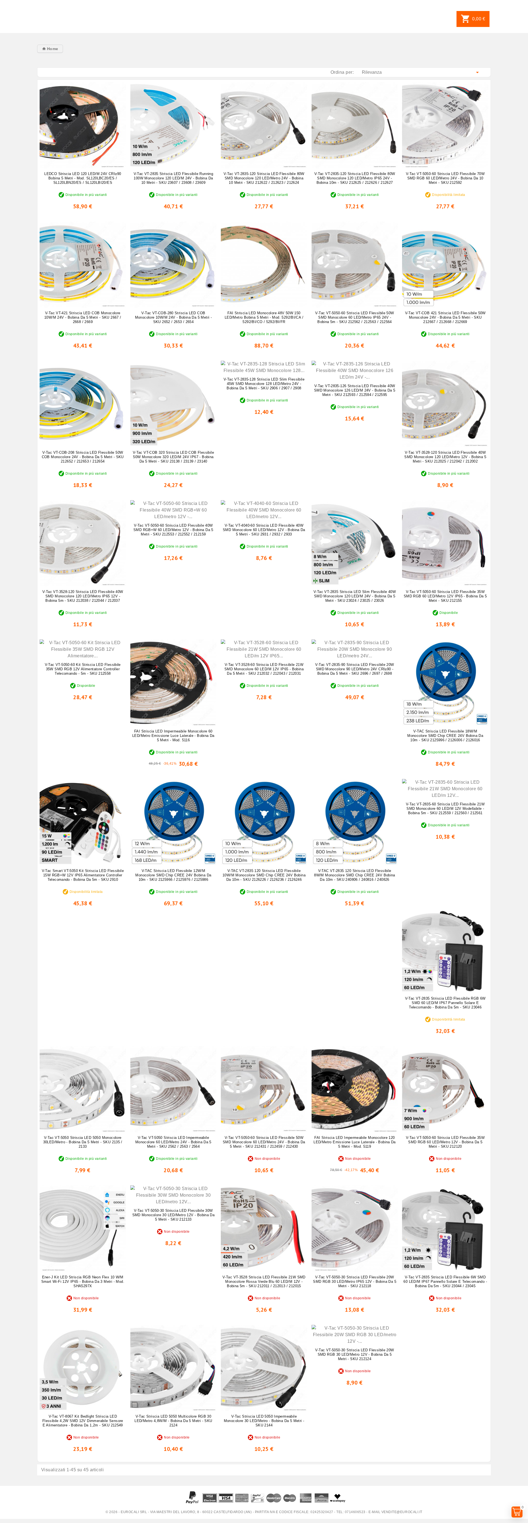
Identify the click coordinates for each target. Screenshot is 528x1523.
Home (52, 49)
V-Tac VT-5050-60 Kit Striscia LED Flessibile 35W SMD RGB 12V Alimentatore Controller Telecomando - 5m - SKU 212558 (83, 669)
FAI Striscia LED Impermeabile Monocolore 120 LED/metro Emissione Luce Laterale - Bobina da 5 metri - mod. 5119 (355, 1142)
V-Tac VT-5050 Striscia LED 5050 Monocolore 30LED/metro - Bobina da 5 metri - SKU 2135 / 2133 (82, 1142)
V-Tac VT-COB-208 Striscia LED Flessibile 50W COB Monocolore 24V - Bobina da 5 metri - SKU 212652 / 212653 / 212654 (83, 456)
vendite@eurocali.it (401, 1512)
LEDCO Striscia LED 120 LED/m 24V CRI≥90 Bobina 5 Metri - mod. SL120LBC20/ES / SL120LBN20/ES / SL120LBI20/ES (82, 178)
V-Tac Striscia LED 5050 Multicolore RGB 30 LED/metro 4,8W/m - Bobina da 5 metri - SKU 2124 (173, 1420)
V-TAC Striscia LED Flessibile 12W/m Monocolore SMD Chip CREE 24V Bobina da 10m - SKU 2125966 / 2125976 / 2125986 (173, 875)
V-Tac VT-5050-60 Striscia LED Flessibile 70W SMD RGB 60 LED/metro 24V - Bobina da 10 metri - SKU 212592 (445, 178)
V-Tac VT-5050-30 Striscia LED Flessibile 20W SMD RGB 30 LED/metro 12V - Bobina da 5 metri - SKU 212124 (354, 1354)
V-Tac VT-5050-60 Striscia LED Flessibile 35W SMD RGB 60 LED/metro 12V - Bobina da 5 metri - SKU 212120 (445, 1142)
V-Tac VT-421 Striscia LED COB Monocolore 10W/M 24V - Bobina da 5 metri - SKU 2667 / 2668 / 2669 (82, 317)
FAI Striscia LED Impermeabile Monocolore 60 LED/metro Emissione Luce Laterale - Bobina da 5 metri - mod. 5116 (173, 735)
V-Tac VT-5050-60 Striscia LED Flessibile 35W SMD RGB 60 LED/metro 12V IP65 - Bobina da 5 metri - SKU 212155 (445, 596)
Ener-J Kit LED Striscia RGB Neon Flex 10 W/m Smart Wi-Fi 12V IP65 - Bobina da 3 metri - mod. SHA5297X (82, 1281)
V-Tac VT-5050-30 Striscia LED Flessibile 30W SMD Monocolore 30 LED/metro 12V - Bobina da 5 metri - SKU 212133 (173, 1214)
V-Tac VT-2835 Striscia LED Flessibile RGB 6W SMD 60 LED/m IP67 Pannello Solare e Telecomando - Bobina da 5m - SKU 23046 (445, 1002)
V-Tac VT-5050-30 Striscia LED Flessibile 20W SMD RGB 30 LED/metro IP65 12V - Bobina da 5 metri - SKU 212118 (354, 1281)
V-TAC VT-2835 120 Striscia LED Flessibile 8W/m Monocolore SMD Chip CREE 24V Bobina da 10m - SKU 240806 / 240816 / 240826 (354, 875)
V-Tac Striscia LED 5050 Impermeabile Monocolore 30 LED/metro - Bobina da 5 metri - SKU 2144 (264, 1420)
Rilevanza (421, 72)
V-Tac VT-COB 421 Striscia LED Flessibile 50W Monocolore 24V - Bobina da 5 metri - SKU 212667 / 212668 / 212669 (445, 317)
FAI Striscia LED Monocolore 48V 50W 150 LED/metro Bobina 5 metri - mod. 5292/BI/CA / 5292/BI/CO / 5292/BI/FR (264, 317)
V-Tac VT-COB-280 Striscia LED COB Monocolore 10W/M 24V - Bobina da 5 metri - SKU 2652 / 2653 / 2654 (173, 317)
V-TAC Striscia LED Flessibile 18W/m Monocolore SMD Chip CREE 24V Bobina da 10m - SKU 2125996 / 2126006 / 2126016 (445, 735)
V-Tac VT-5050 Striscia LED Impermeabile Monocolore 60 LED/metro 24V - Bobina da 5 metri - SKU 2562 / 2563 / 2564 (173, 1142)
